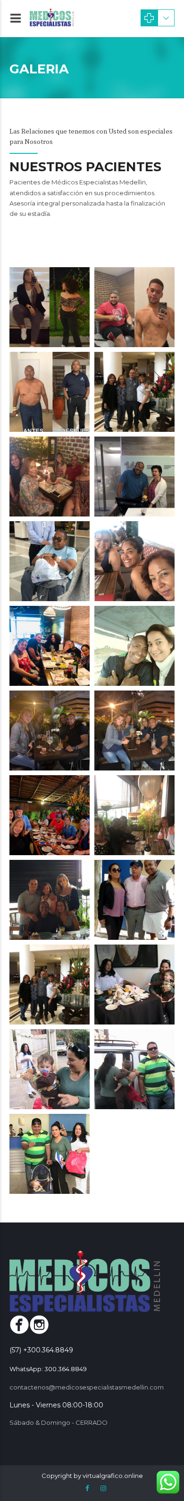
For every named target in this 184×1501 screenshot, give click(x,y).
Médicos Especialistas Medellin (98, 182)
